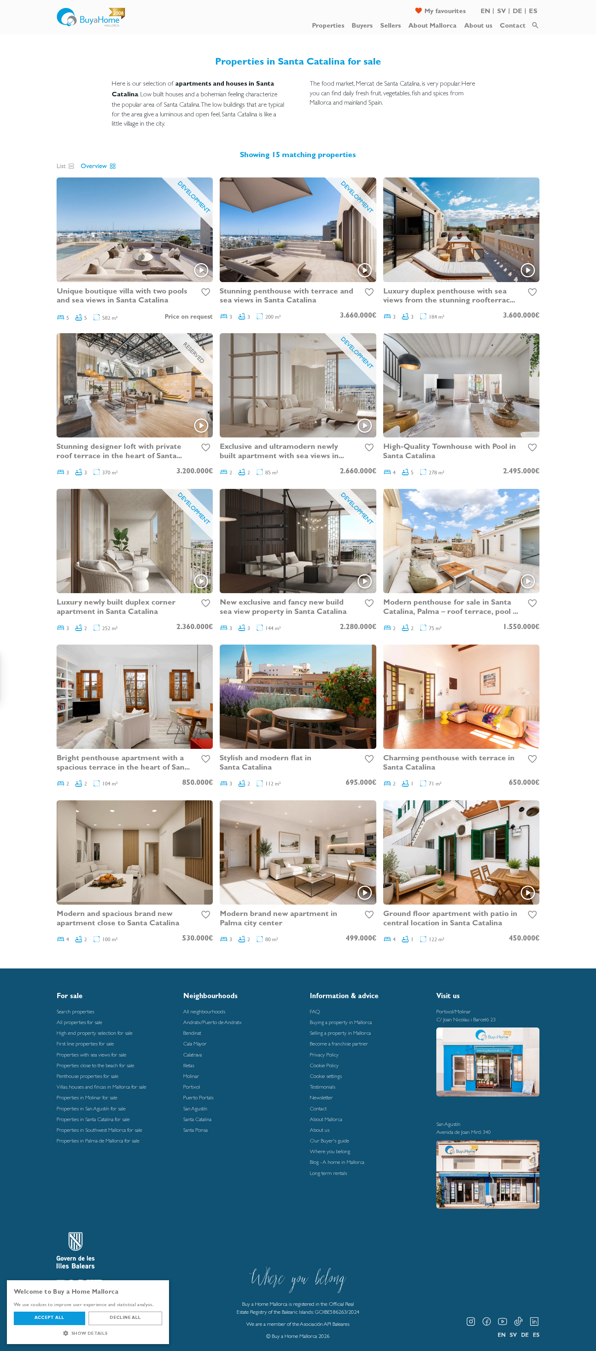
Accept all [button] (49, 1318)
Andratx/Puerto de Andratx (212, 1022)
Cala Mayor (195, 1043)
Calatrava (192, 1054)
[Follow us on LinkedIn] (534, 1321)
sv (501, 12)
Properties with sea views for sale (91, 1054)
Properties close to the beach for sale (95, 1065)
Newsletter (321, 1097)
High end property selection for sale (94, 1033)
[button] (88, 1333)
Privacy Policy (324, 1054)
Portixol (191, 1086)
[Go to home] (91, 17)
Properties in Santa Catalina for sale (93, 1119)
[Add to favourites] (206, 292)
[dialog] (88, 1312)
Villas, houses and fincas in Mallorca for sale (101, 1086)
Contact (513, 26)
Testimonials (322, 1086)
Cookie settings (326, 1076)
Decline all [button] (125, 1318)
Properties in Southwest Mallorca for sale (99, 1130)
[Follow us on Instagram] (471, 1321)
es (533, 12)
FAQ (315, 1011)
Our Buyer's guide (329, 1140)
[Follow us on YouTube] (502, 1321)
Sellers (390, 26)
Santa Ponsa (195, 1130)
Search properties (75, 1011)
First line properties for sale (85, 1043)
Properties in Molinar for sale (87, 1097)
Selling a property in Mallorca (340, 1033)
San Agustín (195, 1108)
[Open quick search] (535, 25)
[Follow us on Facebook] (486, 1321)
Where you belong (330, 1151)
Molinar (191, 1076)
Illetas (188, 1065)
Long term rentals (328, 1173)
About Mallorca (432, 26)
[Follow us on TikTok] (518, 1321)
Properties (328, 26)
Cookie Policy (324, 1065)
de (517, 12)
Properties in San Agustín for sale (91, 1108)
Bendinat (192, 1033)
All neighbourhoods (204, 1011)
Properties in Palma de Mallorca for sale (98, 1140)
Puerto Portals (198, 1097)
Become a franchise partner (339, 1043)
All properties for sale (79, 1022)
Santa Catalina (197, 1119)
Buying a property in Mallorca (341, 1022)
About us (478, 26)
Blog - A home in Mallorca (337, 1162)
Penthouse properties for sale (87, 1076)
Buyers (362, 26)
